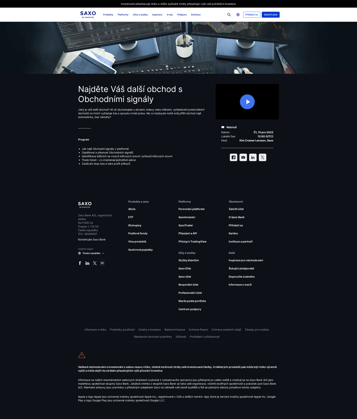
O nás (170, 14)
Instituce (196, 14)
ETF (130, 217)
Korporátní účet (188, 284)
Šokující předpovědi (241, 268)
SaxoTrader (185, 225)
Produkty (108, 14)
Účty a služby (140, 14)
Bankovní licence (175, 329)
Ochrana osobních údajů (226, 329)
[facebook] (233, 157)
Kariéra (233, 233)
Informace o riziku (95, 329)
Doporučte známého (242, 276)
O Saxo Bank (237, 217)
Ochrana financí (198, 329)
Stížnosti (181, 336)
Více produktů (137, 241)
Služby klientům (188, 260)
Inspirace (157, 14)
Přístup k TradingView (192, 241)
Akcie (131, 209)
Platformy (123, 14)
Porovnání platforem (191, 209)
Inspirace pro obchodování (246, 260)
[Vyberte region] (238, 14)
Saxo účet (184, 276)
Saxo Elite (184, 268)
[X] (262, 157)
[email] (243, 157)
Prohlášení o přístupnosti (205, 336)
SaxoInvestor (186, 217)
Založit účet (236, 209)
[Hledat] (229, 14)
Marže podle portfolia (192, 300)
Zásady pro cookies (257, 329)
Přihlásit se (251, 14)
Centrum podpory (189, 309)
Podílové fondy (137, 233)
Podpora (182, 14)
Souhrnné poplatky (140, 249)
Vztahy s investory (149, 329)
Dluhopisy (134, 225)
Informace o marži (240, 284)
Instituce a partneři (241, 241)
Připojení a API (187, 233)
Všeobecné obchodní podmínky (153, 336)
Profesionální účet (190, 292)
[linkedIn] (253, 157)
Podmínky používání (122, 329)
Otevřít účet (270, 14)
